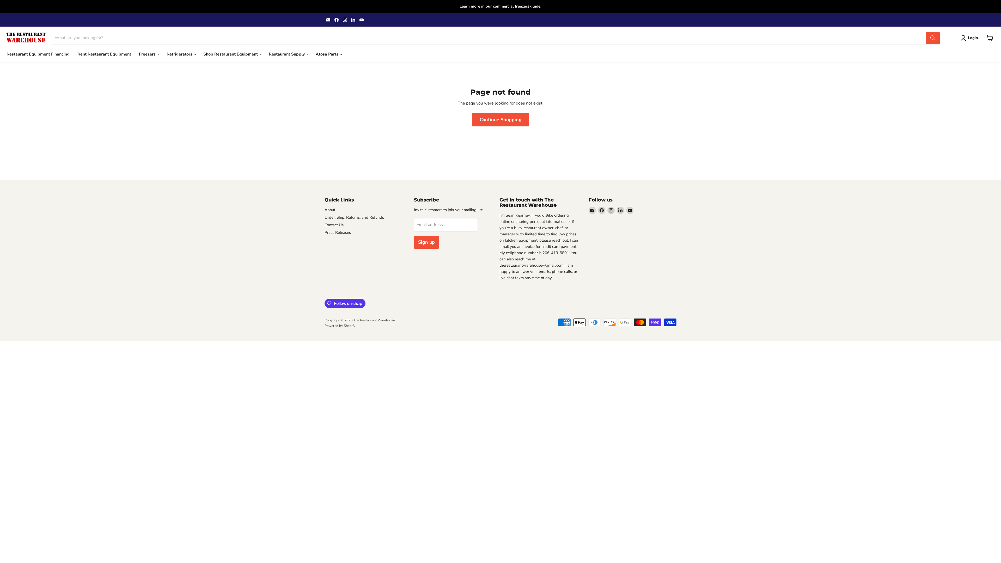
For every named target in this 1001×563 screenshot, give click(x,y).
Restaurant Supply (287, 54)
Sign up (426, 242)
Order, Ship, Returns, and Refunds (354, 217)
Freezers (148, 54)
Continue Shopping (501, 120)
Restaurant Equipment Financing (38, 54)
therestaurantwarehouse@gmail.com (531, 265)
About (330, 209)
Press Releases (338, 232)
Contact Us (334, 225)
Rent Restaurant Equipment (104, 54)
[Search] (933, 38)
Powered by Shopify (340, 325)
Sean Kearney (518, 215)
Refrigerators (180, 54)
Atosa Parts (327, 54)
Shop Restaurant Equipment (231, 54)
